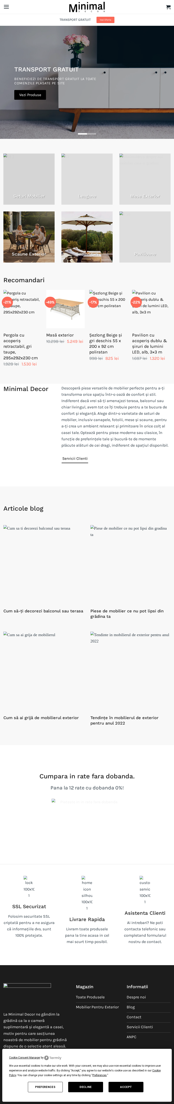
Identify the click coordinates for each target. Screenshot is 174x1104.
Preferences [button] (99, 1075)
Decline (86, 1087)
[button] (6, 7)
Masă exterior (60, 335)
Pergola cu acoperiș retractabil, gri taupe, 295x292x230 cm (20, 346)
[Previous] (3, 333)
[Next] (170, 333)
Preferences (45, 1087)
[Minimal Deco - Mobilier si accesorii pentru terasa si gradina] (87, 6)
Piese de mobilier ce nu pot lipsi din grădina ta (127, 614)
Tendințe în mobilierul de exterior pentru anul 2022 (124, 720)
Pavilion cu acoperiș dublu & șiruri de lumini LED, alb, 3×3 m (149, 343)
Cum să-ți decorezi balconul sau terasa (43, 611)
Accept (126, 1087)
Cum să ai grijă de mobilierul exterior (41, 717)
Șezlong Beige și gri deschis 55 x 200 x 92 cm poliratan (105, 343)
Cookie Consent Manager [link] (24, 1057)
